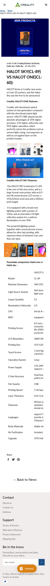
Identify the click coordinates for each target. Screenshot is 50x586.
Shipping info (9, 538)
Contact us (8, 507)
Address (7, 512)
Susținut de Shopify (11, 577)
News (10, 11)
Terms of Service (11, 525)
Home (2, 11)
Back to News (26, 479)
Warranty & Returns (12, 530)
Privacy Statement (12, 534)
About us (7, 503)
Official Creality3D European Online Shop (27, 574)
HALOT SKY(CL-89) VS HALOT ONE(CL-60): (18, 13)
